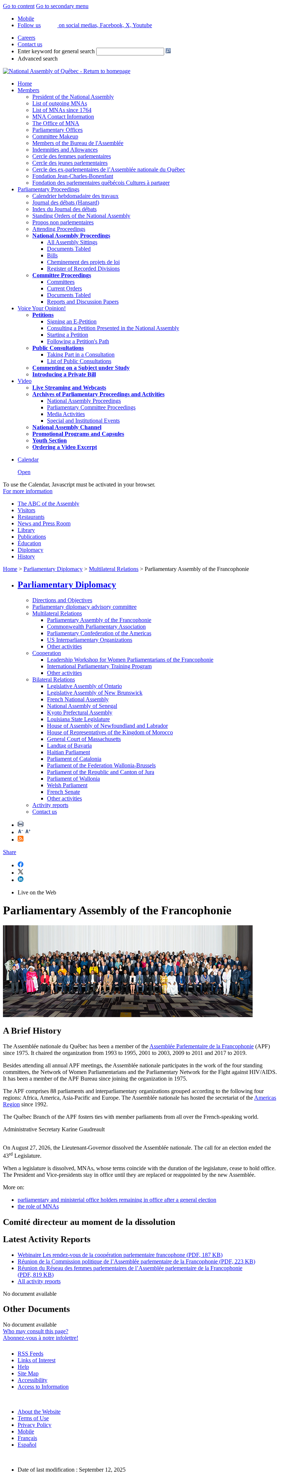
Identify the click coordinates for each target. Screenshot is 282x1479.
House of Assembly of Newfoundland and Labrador (107, 726)
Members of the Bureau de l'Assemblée (77, 143)
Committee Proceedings (61, 275)
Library (26, 530)
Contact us (30, 44)
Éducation (29, 543)
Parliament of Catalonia (74, 759)
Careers (26, 38)
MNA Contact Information (63, 116)
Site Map (28, 1373)
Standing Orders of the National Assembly (81, 216)
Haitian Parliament (68, 752)
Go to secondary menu (62, 6)
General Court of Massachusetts (84, 739)
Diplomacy (30, 550)
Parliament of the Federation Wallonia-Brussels (101, 765)
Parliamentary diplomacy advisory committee (84, 607)
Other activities (64, 646)
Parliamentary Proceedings (48, 189)
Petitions (43, 315)
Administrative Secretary (31, 1129)
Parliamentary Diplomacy (53, 569)
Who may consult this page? (35, 1331)
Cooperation (46, 653)
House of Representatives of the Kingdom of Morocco (110, 732)
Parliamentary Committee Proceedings (91, 407)
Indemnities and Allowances (65, 150)
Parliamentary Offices (57, 130)
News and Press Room (44, 523)
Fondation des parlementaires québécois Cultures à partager (101, 183)
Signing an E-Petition (72, 321)
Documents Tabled (69, 249)
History (26, 556)
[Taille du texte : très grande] (28, 832)
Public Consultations (58, 348)
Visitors (26, 510)
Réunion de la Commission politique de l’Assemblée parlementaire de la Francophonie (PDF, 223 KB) (136, 1261)
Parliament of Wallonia (73, 778)
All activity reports (39, 1281)
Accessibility (32, 1380)
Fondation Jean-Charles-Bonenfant (72, 176)
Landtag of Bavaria (69, 745)
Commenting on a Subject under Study (81, 368)
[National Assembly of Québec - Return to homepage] (66, 71)
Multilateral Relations (113, 569)
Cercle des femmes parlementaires (71, 156)
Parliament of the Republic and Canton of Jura (100, 772)
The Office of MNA (55, 123)
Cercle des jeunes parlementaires (70, 163)
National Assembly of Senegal (82, 706)
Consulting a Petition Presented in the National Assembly (113, 328)
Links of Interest (36, 1360)
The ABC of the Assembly (48, 503)
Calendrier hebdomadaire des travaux (75, 196)
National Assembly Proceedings (84, 401)
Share (9, 852)
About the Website (39, 1412)
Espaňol (27, 1445)
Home (25, 83)
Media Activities (66, 414)
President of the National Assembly (73, 97)
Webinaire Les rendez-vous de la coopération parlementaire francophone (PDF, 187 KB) (120, 1255)
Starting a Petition (67, 335)
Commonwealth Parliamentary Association (96, 626)
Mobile (26, 1431)
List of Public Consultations (79, 361)
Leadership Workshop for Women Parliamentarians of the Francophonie (130, 660)
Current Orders (64, 288)
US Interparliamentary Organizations (89, 640)
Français (27, 1438)
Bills (52, 255)
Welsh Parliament (67, 785)
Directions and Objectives (62, 600)
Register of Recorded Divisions (83, 268)
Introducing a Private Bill (64, 374)
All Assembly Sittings (72, 242)
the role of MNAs (38, 1206)
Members (28, 90)
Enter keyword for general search (56, 51)
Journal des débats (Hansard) (65, 202)
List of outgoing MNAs (59, 103)
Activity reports (50, 805)
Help (23, 1367)
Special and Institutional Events (83, 420)
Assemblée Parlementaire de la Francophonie (201, 1046)
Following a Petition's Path (78, 341)
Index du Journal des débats (64, 209)
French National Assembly (78, 699)
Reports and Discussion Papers (83, 302)
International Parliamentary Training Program (99, 666)
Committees (61, 282)
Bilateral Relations (53, 679)
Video (25, 381)
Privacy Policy (34, 1425)
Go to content (19, 6)
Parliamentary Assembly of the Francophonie (99, 620)
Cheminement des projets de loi (83, 262)
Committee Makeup (55, 136)
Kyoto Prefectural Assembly (79, 712)
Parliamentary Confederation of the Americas (99, 633)
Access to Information (43, 1387)
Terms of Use (33, 1418)
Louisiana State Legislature (78, 719)
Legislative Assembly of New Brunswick (94, 693)
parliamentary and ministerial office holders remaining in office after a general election (117, 1200)
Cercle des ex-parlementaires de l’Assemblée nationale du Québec (108, 169)
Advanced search (38, 58)
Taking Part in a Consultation (81, 354)
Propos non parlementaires (63, 222)
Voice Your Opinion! (42, 308)
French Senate (63, 792)
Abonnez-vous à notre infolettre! (40, 1338)
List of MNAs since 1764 (61, 110)
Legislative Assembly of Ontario (84, 686)
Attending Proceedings (58, 229)
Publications (32, 537)
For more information (28, 491)
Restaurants (31, 517)
